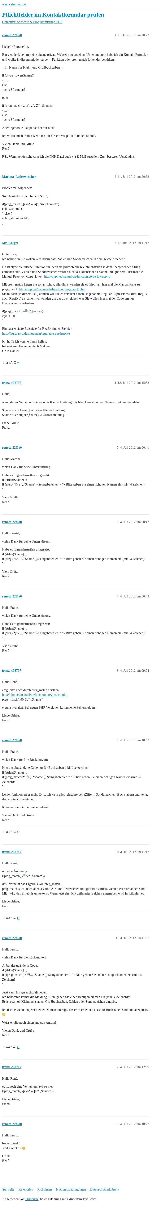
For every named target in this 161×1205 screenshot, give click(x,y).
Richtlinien (44, 1189)
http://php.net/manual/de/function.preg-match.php (51, 289)
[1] (25, 310)
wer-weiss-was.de (14, 4)
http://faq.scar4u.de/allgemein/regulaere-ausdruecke (36, 333)
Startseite (8, 1189)
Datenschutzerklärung (104, 1189)
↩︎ (18, 362)
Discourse (32, 1199)
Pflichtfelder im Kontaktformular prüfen (53, 14)
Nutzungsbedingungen (71, 1189)
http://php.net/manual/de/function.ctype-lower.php (77, 276)
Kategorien (25, 1189)
